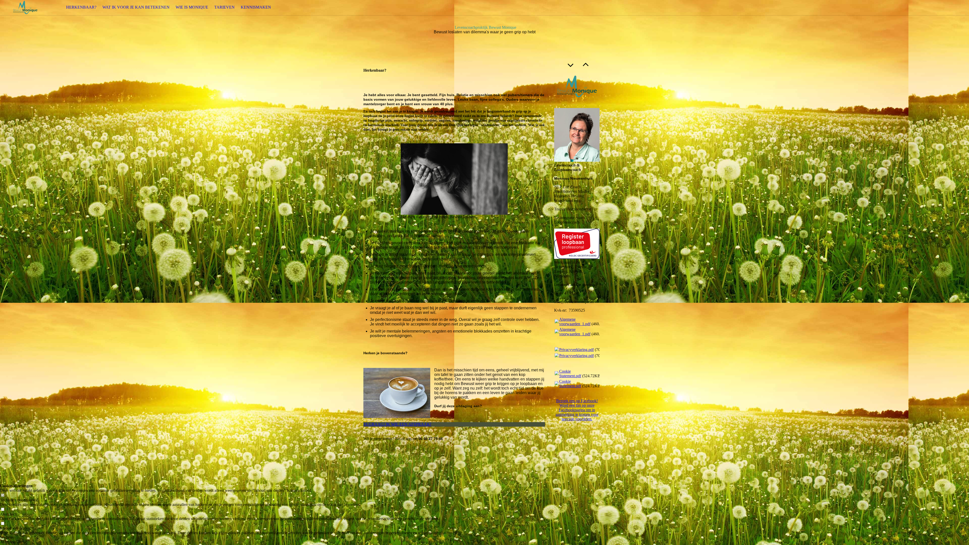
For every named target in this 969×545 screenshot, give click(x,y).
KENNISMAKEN (256, 7)
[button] (222, 537)
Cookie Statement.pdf (570, 373)
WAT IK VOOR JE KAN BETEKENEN (136, 7)
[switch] (2, 495)
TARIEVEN (224, 7)
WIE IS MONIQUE (192, 7)
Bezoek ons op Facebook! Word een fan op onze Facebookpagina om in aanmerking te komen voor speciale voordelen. (577, 410)
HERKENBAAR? (81, 7)
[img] (25, 7)
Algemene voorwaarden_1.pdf (574, 321)
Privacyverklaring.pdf (576, 349)
